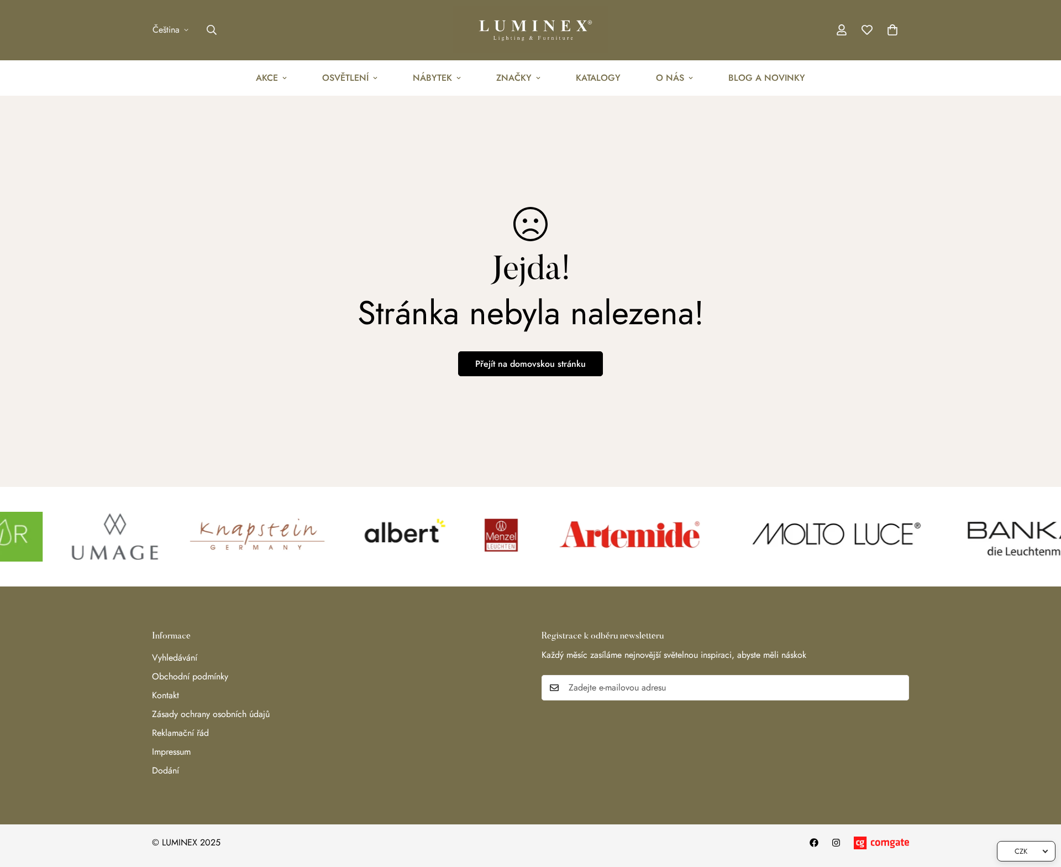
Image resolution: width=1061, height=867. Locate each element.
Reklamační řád (180, 732)
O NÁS (670, 77)
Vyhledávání (174, 657)
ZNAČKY (514, 77)
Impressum (171, 751)
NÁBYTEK (432, 77)
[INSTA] (836, 842)
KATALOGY (598, 77)
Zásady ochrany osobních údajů (211, 714)
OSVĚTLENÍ (345, 77)
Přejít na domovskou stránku (530, 363)
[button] (892, 30)
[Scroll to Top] (1039, 806)
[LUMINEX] (530, 30)
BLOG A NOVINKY (766, 77)
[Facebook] (814, 842)
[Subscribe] (897, 687)
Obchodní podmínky (190, 676)
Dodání (165, 770)
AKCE (267, 77)
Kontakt (165, 695)
